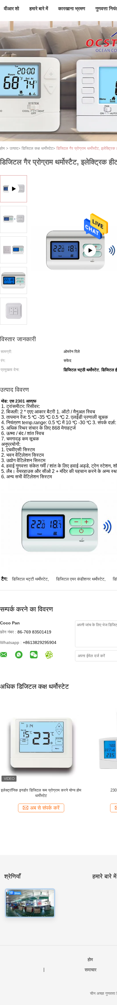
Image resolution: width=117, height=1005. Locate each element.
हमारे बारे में (38, 8)
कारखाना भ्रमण (71, 8)
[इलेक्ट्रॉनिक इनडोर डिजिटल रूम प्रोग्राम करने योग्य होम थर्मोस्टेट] (41, 742)
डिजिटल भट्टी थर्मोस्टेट (30, 579)
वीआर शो (11, 8)
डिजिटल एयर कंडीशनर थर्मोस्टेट (80, 579)
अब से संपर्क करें (44, 808)
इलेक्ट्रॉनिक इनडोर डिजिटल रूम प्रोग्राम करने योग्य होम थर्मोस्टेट (41, 793)
